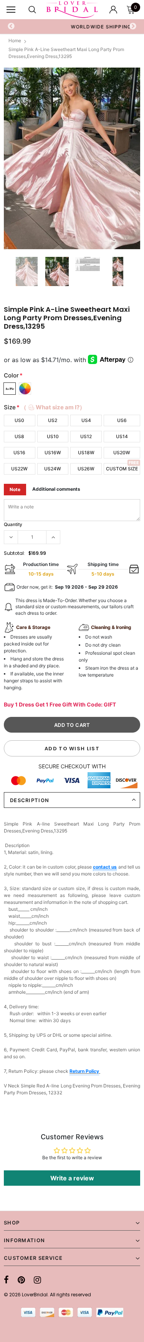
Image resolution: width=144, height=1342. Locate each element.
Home (14, 40)
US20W (121, 452)
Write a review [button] (72, 1178)
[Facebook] (6, 1280)
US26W (86, 469)
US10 (53, 436)
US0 (19, 420)
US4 (86, 420)
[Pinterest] (21, 1280)
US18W (86, 452)
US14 (122, 436)
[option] (72, 158)
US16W (53, 452)
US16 (19, 452)
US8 (19, 436)
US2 (52, 420)
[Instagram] (37, 1280)
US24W (52, 469)
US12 (86, 436)
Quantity (13, 524)
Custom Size (122, 469)
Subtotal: (14, 553)
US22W (19, 469)
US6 (122, 420)
